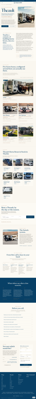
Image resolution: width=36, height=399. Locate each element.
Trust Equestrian (12, 386)
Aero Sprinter (30, 245)
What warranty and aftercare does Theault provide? (18, 334)
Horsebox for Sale (3, 385)
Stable (2, 383)
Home (2, 4)
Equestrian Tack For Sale (17, 392)
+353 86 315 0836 (14, 357)
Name (21, 348)
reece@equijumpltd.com (13, 359)
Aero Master (25, 245)
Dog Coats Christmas (15, 393)
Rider (2, 379)
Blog (18, 378)
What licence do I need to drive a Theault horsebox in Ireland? (18, 314)
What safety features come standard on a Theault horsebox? (18, 326)
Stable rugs (4, 392)
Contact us (19, 383)
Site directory (32, 393)
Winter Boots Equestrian (27, 393)
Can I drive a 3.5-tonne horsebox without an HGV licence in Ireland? (18, 317)
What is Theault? (18, 336)
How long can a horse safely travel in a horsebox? (18, 324)
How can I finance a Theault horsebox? (18, 331)
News (2, 389)
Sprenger (11, 383)
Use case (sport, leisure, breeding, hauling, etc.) (25, 358)
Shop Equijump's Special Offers (10, 392)
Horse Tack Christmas (24, 392)
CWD (10, 378)
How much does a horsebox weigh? (18, 322)
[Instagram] (28, 376)
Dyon (10, 379)
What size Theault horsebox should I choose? (18, 319)
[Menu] (1, 3)
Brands (4, 4)
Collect (12, 216)
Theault (11, 385)
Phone (27, 348)
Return (20, 216)
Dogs (2, 382)
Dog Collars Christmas (9, 393)
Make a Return (20, 382)
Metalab (11, 382)
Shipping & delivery (20, 379)
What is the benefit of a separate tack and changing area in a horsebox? (18, 329)
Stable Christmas (4, 393)
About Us (19, 376)
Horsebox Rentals (3, 386)
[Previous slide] (1, 1)
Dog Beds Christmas (21, 393)
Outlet (2, 378)
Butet (10, 376)
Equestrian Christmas (30, 392)
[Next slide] (35, 1)
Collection (3, 216)
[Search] (2, 2)
